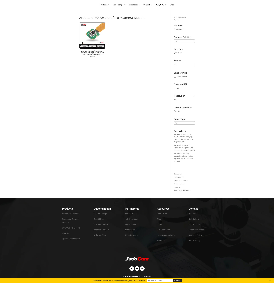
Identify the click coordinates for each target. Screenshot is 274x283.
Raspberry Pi (180, 29)
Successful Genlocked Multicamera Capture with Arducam (183, 147)
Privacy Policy (178, 177)
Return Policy (194, 240)
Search (176, 20)
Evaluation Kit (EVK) (70, 213)
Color (178, 111)
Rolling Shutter (182, 77)
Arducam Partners (101, 230)
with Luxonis (130, 224)
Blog (159, 219)
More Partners (131, 235)
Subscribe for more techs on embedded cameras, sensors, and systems (119, 281)
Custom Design (100, 213)
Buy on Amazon (179, 184)
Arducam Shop (100, 235)
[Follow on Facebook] (131, 268)
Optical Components (71, 239)
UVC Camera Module (71, 228)
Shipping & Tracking (181, 180)
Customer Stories (101, 224)
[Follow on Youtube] (142, 268)
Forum (159, 224)
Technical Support (196, 230)
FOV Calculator (163, 230)
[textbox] (183, 64)
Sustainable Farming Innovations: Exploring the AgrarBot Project (183, 156)
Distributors (194, 219)
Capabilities (99, 219)
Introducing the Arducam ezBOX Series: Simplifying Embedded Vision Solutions (184, 136)
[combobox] (184, 41)
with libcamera (131, 219)
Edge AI (65, 233)
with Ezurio (130, 230)
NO (178, 88)
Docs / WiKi (162, 213)
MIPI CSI (179, 53)
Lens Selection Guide (166, 235)
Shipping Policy (195, 235)
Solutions (161, 240)
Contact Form (194, 224)
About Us (177, 187)
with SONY (129, 213)
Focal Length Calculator (182, 190)
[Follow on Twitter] (137, 268)
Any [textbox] (176, 41)
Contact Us (178, 174)
